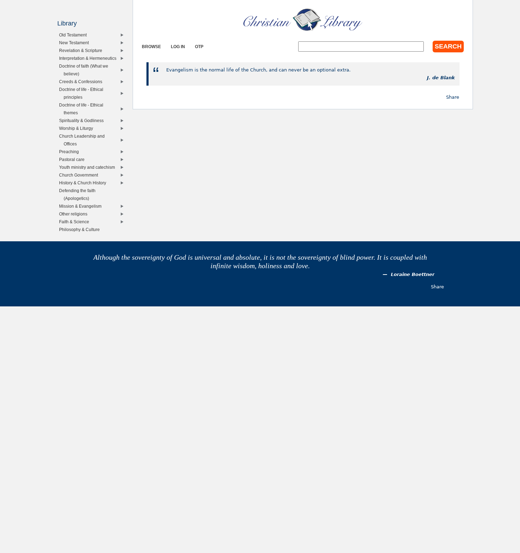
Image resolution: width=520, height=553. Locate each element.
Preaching (70, 151)
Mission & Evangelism (82, 206)
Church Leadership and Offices (83, 140)
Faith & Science (75, 221)
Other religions (75, 214)
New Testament (75, 42)
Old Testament (74, 35)
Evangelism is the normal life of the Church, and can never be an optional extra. (258, 70)
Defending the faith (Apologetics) (79, 194)
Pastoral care (73, 159)
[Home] (303, 19)
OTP (199, 46)
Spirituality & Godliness (83, 120)
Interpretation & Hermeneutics (89, 58)
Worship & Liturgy (77, 128)
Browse (151, 46)
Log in (178, 46)
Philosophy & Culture (81, 229)
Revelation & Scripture (82, 50)
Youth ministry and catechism (88, 167)
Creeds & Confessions (82, 81)
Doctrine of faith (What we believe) (85, 70)
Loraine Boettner (412, 274)
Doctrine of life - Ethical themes (83, 109)
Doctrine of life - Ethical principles (83, 93)
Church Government (80, 175)
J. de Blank (441, 77)
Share (452, 97)
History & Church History (84, 182)
